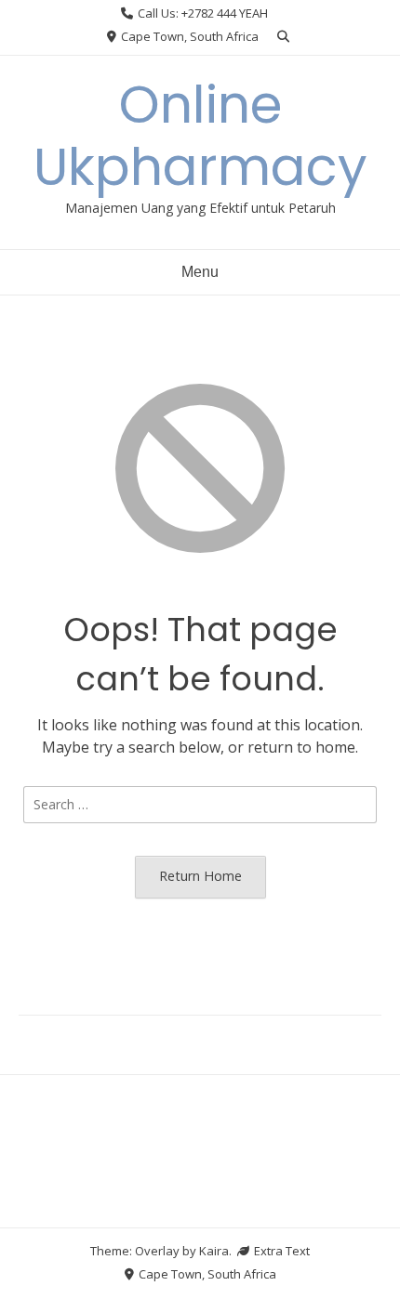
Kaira (214, 1250)
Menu (200, 272)
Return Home (200, 876)
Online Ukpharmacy (200, 135)
